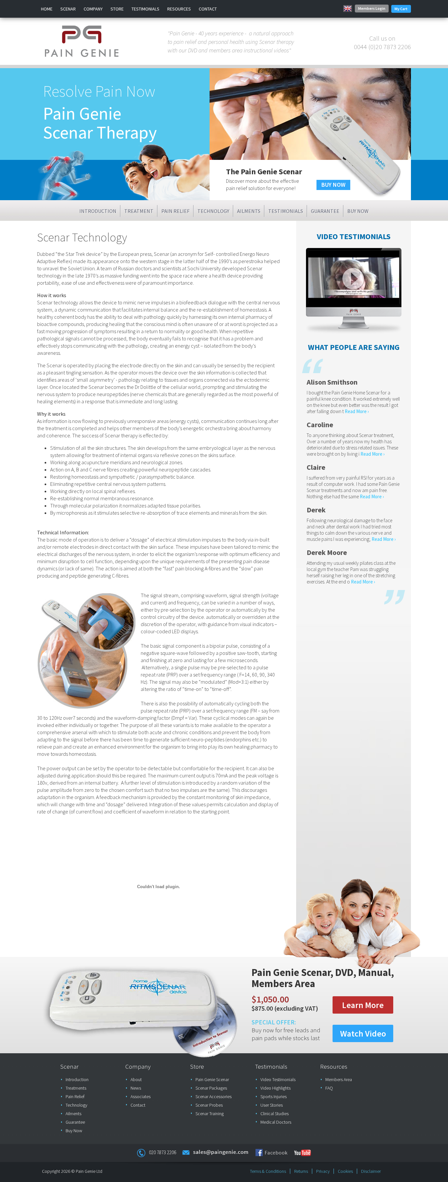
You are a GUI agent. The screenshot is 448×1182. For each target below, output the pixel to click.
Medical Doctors (275, 1122)
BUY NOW (333, 184)
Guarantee (325, 211)
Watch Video (363, 1033)
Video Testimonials (277, 1079)
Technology (213, 211)
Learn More (363, 1005)
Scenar (68, 9)
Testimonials (145, 9)
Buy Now (358, 211)
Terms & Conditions (268, 1171)
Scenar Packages (211, 1088)
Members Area (338, 1079)
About (136, 1079)
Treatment (138, 211)
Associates (141, 1096)
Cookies (345, 1171)
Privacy (323, 1171)
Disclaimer (371, 1171)
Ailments (248, 211)
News (136, 1088)
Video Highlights (275, 1088)
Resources (179, 9)
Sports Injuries (273, 1096)
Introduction (97, 211)
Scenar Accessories (213, 1096)
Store (117, 9)
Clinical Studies (274, 1113)
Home (46, 9)
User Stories (271, 1105)
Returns (301, 1171)
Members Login (371, 8)
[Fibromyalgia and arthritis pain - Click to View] (353, 302)
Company (93, 9)
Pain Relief (175, 211)
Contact (208, 9)
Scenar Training (209, 1113)
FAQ (329, 1088)
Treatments (76, 1088)
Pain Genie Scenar (212, 1079)
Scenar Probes (209, 1105)
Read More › (357, 411)
